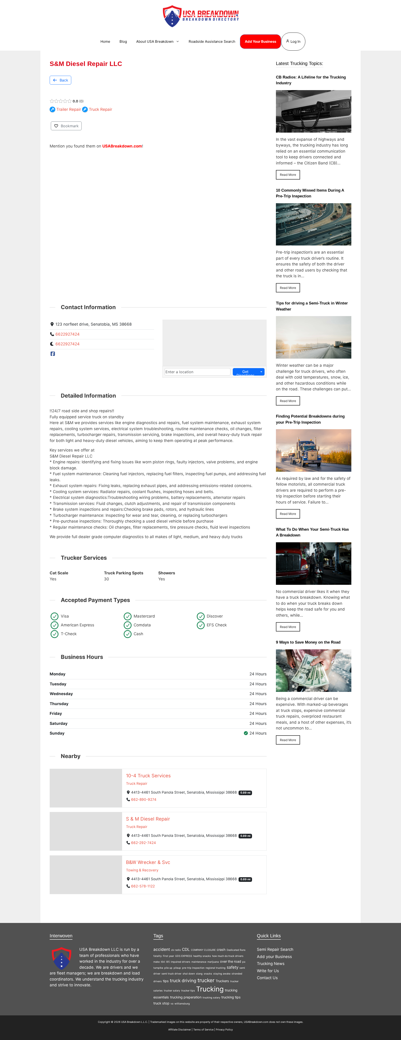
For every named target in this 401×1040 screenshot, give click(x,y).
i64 (163, 961)
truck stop (161, 1003)
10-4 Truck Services (148, 775)
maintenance (198, 961)
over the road (230, 961)
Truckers (222, 981)
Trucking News (271, 963)
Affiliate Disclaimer (179, 1029)
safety (232, 967)
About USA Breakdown (155, 41)
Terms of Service (203, 1029)
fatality (157, 956)
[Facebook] (53, 354)
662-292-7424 (143, 843)
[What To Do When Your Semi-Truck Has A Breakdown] (313, 581)
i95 (168, 961)
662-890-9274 (143, 799)
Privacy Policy (224, 1029)
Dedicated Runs (236, 950)
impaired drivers (180, 961)
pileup (177, 967)
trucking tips (231, 997)
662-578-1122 (143, 886)
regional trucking (216, 967)
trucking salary (211, 997)
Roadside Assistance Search (212, 41)
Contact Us (267, 977)
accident (161, 949)
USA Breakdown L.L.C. (134, 1022)
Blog (123, 41)
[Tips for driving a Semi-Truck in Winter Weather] (313, 355)
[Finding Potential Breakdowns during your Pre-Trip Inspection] (313, 468)
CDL (186, 949)
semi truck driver (171, 973)
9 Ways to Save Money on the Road (308, 642)
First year (168, 956)
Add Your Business (260, 41)
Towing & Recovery (142, 870)
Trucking (210, 989)
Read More (288, 175)
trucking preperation (185, 997)
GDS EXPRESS (183, 956)
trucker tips (188, 990)
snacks (208, 973)
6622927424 (67, 334)
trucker (205, 980)
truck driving (183, 980)
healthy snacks (202, 956)
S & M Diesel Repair (148, 819)
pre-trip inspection (193, 967)
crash (221, 950)
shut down (189, 973)
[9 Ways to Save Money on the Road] (313, 688)
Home (105, 41)
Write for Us (268, 970)
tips (166, 981)
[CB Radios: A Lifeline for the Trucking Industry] (313, 129)
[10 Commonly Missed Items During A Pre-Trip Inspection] (313, 242)
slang (199, 973)
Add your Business (274, 956)
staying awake (221, 973)
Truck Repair (136, 783)
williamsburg (182, 1003)
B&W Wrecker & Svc (148, 862)
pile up (168, 967)
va (172, 1003)
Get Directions (245, 372)
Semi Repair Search (275, 949)
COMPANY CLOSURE (203, 950)
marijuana (213, 961)
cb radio (176, 950)
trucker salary (172, 990)
